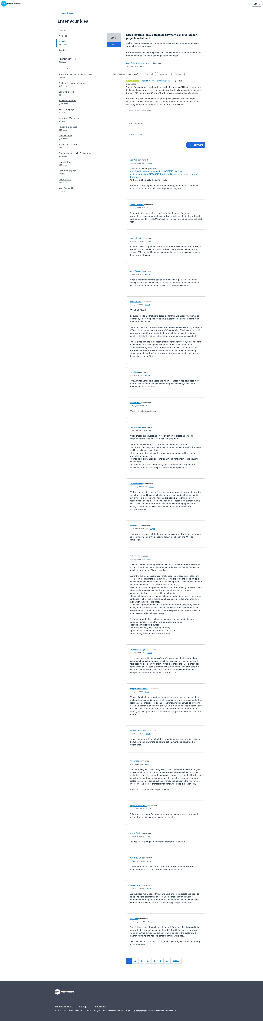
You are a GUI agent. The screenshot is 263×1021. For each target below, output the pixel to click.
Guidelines (100, 1006)
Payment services (67, 59)
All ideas (63, 36)
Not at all (150, 74)
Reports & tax (65, 162)
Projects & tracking (68, 144)
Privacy (83, 1006)
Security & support (67, 170)
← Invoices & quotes (66, 13)
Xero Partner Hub (67, 188)
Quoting (62, 50)
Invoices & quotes (67, 100)
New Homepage (66, 109)
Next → (176, 960)
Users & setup (65, 179)
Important (164, 74)
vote (113, 45)
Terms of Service (63, 1006)
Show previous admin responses (138, 110)
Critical (180, 74)
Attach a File (136, 134)
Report (149, 163)
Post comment (196, 145)
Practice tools (65, 135)
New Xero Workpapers (69, 118)
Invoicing (63, 41)
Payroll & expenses (68, 127)
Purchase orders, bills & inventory (75, 153)
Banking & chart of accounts (72, 83)
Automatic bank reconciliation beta (75, 74)
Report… (143, 66)
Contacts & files (66, 92)
